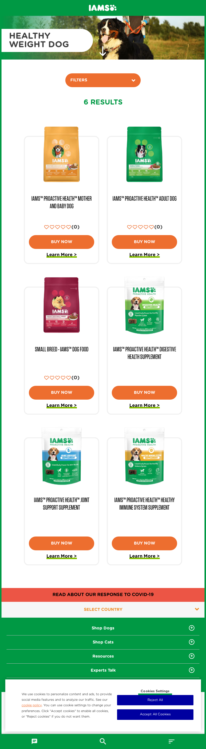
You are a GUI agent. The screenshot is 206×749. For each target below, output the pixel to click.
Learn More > (61, 255)
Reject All (155, 700)
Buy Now (61, 242)
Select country (103, 610)
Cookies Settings (155, 691)
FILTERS (78, 80)
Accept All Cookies (155, 714)
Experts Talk (103, 670)
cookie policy (32, 705)
